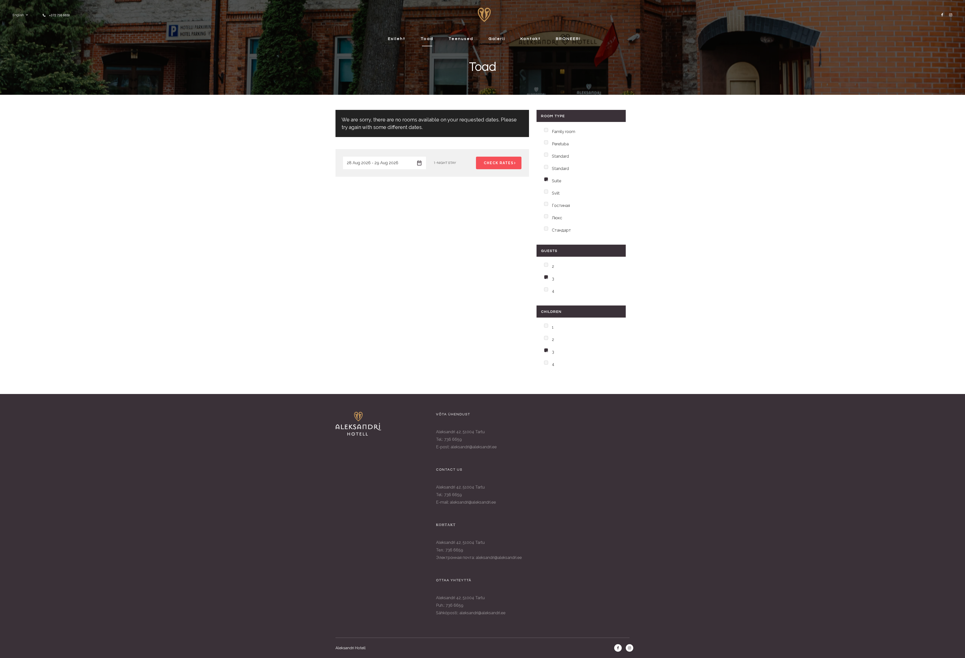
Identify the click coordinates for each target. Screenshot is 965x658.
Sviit (556, 193)
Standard (560, 156)
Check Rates (499, 163)
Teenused (461, 39)
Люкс (557, 217)
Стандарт (561, 230)
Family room (563, 131)
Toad (427, 39)
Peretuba (560, 144)
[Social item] (941, 15)
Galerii (497, 39)
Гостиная (561, 205)
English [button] (18, 15)
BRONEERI (568, 39)
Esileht (397, 39)
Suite (556, 181)
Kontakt (530, 39)
